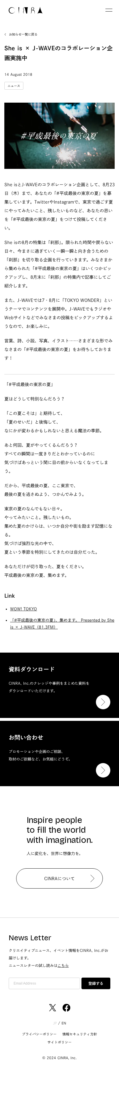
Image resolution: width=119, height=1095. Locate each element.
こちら (63, 965)
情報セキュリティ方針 (79, 1034)
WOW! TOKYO (23, 609)
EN (64, 1023)
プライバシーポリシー (39, 1034)
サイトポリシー (59, 1042)
